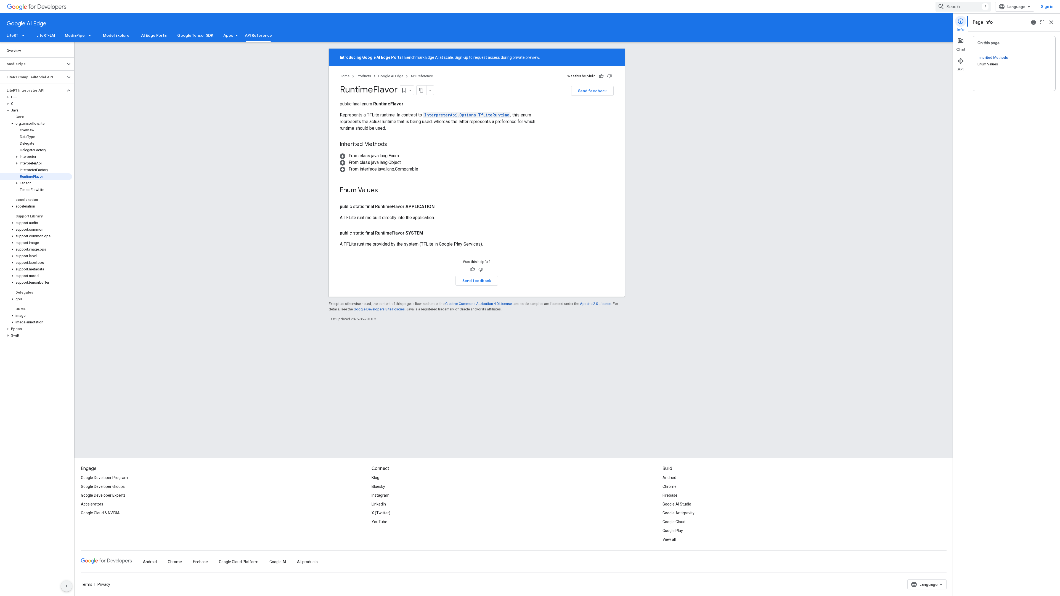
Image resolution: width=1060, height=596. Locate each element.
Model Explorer (117, 35)
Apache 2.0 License (595, 304)
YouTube (379, 522)
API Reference (258, 35)
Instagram (380, 495)
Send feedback (592, 90)
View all (669, 539)
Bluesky (378, 486)
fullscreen (1042, 22)
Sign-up (461, 57)
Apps (228, 35)
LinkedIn (379, 504)
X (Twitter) (381, 513)
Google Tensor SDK (195, 35)
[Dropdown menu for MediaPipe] (91, 35)
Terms (86, 584)
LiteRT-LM (45, 35)
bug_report (1033, 22)
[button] (32, 64)
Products (364, 76)
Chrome (669, 486)
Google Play (672, 530)
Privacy (103, 584)
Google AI (277, 562)
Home (344, 76)
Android (669, 477)
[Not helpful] (609, 76)
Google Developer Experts (103, 495)
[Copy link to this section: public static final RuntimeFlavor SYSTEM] (429, 233)
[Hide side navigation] (66, 586)
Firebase (669, 495)
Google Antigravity (678, 513)
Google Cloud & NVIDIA (100, 513)
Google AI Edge (26, 23)
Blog (375, 477)
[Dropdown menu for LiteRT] (24, 35)
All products (307, 562)
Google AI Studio (676, 504)
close (1051, 22)
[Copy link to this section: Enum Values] (383, 190)
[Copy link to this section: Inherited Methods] (392, 144)
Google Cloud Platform (238, 562)
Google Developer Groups (103, 486)
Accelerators (92, 504)
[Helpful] (601, 76)
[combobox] (963, 7)
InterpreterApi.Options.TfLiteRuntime (466, 115)
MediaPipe (75, 35)
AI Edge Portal (154, 35)
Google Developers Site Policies (379, 309)
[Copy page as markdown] (421, 90)
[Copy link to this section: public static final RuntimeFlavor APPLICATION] (441, 206)
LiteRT (12, 35)
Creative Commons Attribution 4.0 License (478, 304)
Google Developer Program (104, 477)
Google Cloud (673, 522)
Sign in (1047, 6)
